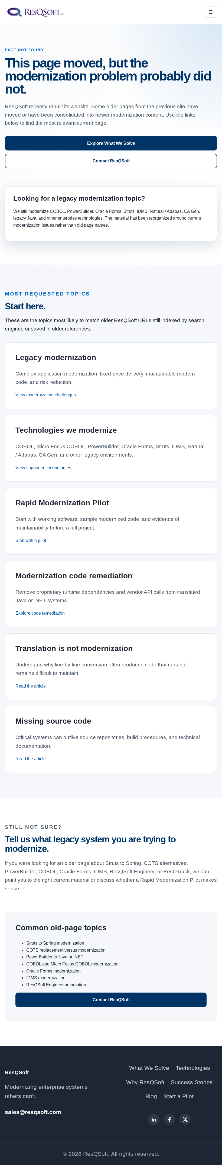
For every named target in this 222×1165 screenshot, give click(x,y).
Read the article (30, 686)
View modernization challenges (45, 395)
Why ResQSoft (145, 1082)
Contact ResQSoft (111, 161)
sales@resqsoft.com (33, 1112)
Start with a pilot (30, 540)
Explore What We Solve (111, 143)
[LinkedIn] (153, 1119)
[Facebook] (169, 1119)
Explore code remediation (40, 613)
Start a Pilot (179, 1096)
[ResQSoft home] (36, 11)
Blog (151, 1096)
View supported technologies (43, 468)
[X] (185, 1119)
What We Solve (149, 1068)
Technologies (193, 1068)
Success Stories (192, 1082)
